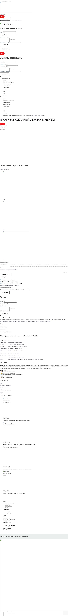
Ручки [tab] (1, 383)
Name (1, 32)
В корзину (5, 292)
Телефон (2, 34)
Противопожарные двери (8, 82)
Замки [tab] (1, 387)
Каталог (4, 80)
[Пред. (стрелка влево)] (2, 615)
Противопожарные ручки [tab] (5, 385)
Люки (4, 91)
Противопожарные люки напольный (22, 115)
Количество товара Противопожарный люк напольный (12, 289)
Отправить (5, 44)
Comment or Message (4, 42)
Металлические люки (9, 115)
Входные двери (6, 87)
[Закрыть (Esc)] (13, 613)
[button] (34, 97)
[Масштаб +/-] (2, 613)
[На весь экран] (5, 613)
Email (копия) (3, 37)
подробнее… (65, 272)
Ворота (4, 89)
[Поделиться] (9, 613)
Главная (2, 115)
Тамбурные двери (6, 83)
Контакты (5, 95)
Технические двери (7, 85)
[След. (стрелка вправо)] (5, 615)
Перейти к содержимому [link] (5, 0)
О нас (4, 93)
